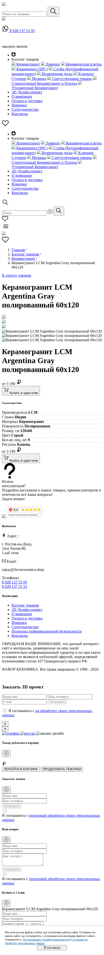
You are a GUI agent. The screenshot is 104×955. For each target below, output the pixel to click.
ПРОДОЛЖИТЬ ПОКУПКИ (62, 769)
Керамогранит (24, 258)
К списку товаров (16, 275)
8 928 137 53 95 (22, 31)
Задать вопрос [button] (13, 499)
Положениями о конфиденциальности (46, 939)
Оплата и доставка (27, 101)
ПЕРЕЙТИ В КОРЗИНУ (21, 769)
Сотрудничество (25, 109)
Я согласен (52, 947)
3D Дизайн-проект (27, 92)
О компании (22, 96)
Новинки (19, 105)
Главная (19, 250)
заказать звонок (15, 46)
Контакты (20, 114)
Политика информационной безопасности (47, 631)
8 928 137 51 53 (14, 586)
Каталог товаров (26, 254)
